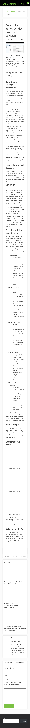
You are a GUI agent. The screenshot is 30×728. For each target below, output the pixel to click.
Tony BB (7, 556)
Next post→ (20, 551)
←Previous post (10, 551)
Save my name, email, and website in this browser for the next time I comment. (15, 684)
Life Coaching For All (13, 4)
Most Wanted (23, 556)
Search (4, 718)
